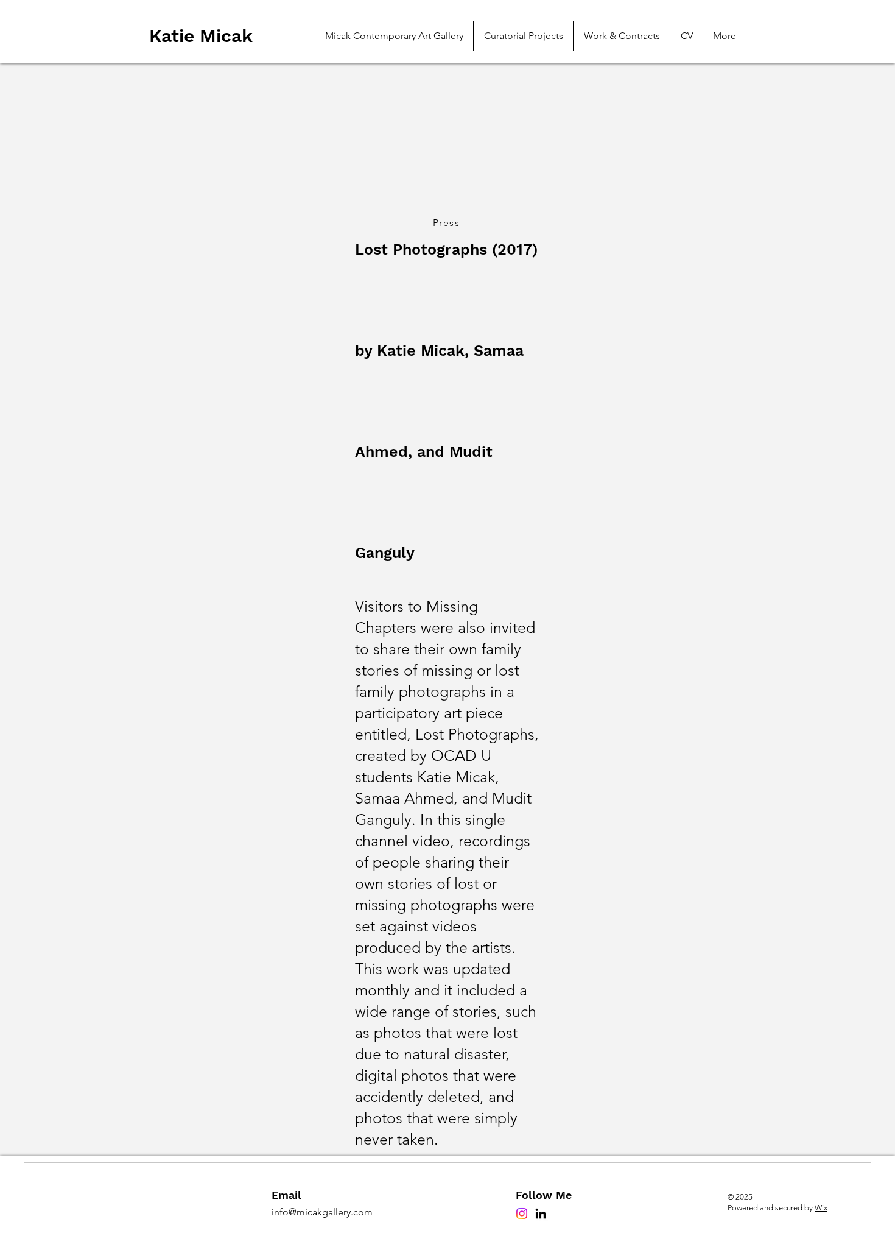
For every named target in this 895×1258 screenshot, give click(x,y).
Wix (821, 1207)
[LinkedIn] (540, 1213)
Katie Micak (203, 35)
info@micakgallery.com (322, 1212)
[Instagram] (521, 1213)
